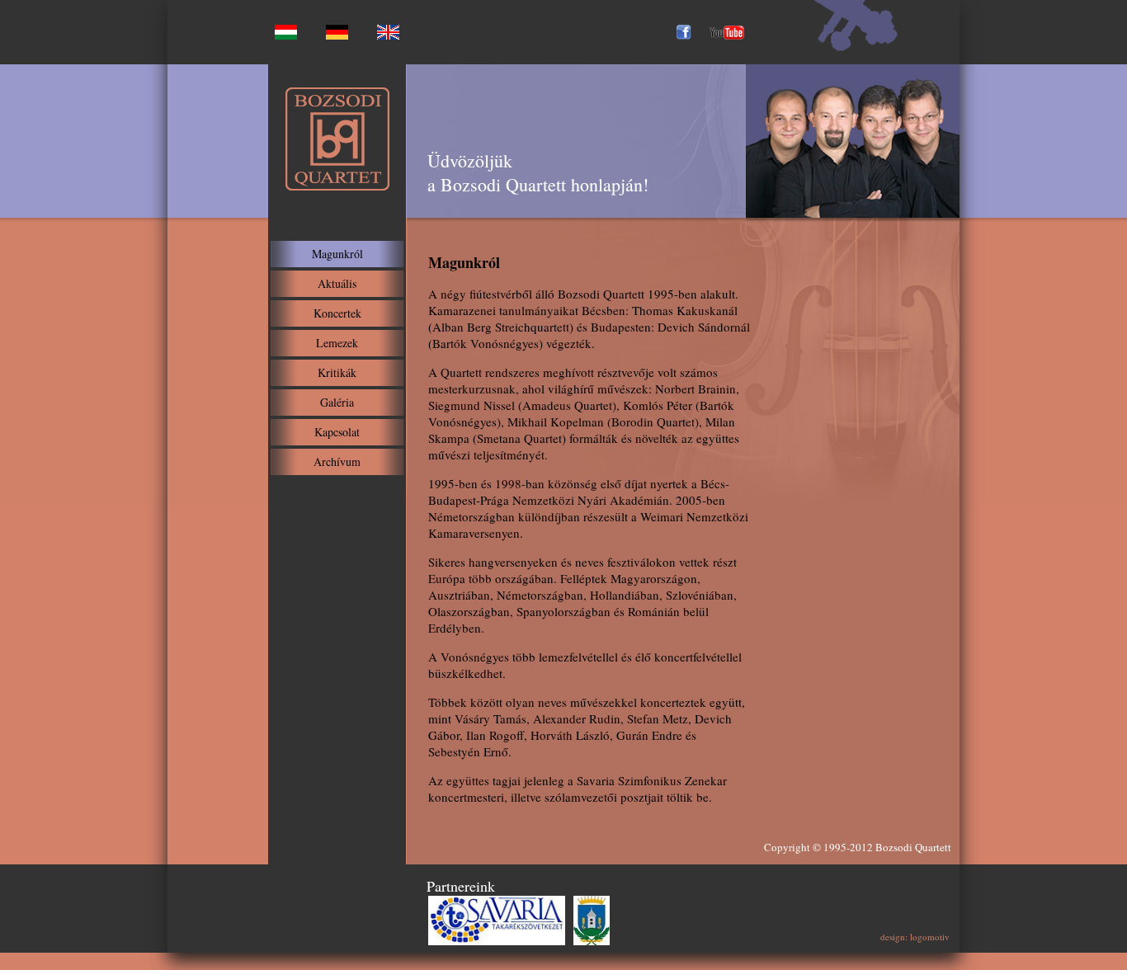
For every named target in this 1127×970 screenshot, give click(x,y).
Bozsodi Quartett (913, 847)
